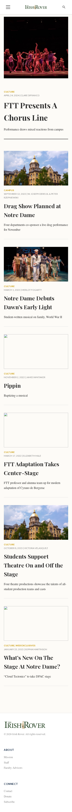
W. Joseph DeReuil (38, 193)
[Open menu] (8, 7)
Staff (6, 762)
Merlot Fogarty (32, 289)
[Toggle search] (64, 7)
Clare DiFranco (30, 95)
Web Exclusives (25, 645)
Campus (9, 190)
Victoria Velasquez (36, 548)
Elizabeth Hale (32, 455)
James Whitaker (35, 377)
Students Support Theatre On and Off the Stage (33, 565)
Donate (8, 796)
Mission (8, 757)
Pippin (12, 385)
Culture (9, 91)
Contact (8, 791)
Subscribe (9, 802)
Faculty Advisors (13, 767)
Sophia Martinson (36, 649)
